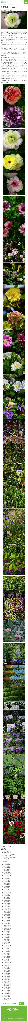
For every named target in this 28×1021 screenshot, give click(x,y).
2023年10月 (6, 911)
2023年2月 (6, 922)
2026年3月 (6, 869)
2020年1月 (6, 979)
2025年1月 (6, 889)
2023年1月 (6, 923)
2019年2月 (6, 995)
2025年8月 (6, 880)
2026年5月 (6, 866)
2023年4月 (6, 919)
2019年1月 (6, 996)
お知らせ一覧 (5, 4)
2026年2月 (6, 870)
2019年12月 (6, 981)
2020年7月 (6, 970)
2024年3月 (6, 903)
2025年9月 (6, 878)
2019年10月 (6, 984)
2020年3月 (6, 976)
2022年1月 (6, 942)
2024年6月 (6, 898)
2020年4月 (6, 975)
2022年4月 (6, 937)
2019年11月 (6, 982)
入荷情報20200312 (9, 7)
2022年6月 (6, 934)
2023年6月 (6, 916)
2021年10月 (6, 947)
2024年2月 (6, 905)
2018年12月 (6, 998)
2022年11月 (6, 926)
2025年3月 (6, 886)
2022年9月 (6, 929)
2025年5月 (6, 883)
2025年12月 (6, 874)
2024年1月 (6, 906)
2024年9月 (6, 895)
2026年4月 (6, 867)
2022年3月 (6, 939)
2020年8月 (6, 968)
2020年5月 (6, 973)
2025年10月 (6, 877)
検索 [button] (21, 1003)
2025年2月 (6, 888)
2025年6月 (6, 881)
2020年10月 (6, 965)
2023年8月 (6, 914)
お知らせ (6, 851)
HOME (2, 4)
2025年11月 (6, 875)
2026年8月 (6, 863)
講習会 (5, 858)
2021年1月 (6, 961)
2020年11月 (6, 964)
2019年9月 (6, 985)
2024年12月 (6, 891)
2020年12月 (6, 962)
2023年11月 (6, 909)
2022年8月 (6, 931)
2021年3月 (6, 957)
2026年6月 (6, 864)
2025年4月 (6, 884)
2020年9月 (6, 967)
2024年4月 (6, 902)
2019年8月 (6, 987)
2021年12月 (6, 943)
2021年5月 (6, 954)
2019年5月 (6, 990)
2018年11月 (6, 999)
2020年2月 (6, 978)
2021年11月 (6, 945)
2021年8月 (6, 950)
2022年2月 (6, 940)
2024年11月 (6, 892)
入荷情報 (8, 846)
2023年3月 (6, 920)
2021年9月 (6, 948)
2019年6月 (6, 989)
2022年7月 (6, 933)
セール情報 (6, 852)
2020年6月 (6, 971)
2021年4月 (6, 956)
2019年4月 (6, 992)
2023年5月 (6, 917)
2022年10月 (6, 928)
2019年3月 (6, 993)
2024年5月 (6, 900)
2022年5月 (6, 936)
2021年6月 (6, 953)
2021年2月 (6, 959)
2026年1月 (6, 872)
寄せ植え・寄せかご (8, 857)
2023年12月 (6, 908)
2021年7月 (6, 951)
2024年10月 (6, 894)
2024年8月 (6, 897)
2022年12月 (6, 925)
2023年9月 (6, 912)
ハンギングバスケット (9, 854)
